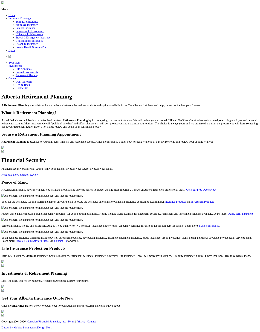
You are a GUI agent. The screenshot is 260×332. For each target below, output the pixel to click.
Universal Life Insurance (29, 34)
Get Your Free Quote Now (201, 189)
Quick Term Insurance (240, 213)
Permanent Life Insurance (30, 31)
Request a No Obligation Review (20, 174)
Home (11, 15)
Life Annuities (23, 68)
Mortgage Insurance (27, 24)
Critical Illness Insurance (29, 40)
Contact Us (22, 87)
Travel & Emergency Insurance (33, 37)
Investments (15, 65)
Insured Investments (27, 72)
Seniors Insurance (25, 27)
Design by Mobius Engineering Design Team (26, 327)
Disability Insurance (27, 43)
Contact (12, 78)
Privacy (81, 321)
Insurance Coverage (19, 18)
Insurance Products (175, 201)
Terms (71, 321)
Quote (11, 50)
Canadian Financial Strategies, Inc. (46, 321)
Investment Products (202, 201)
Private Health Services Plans (32, 47)
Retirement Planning (27, 75)
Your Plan (14, 62)
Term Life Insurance (27, 21)
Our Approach (24, 81)
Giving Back (23, 84)
